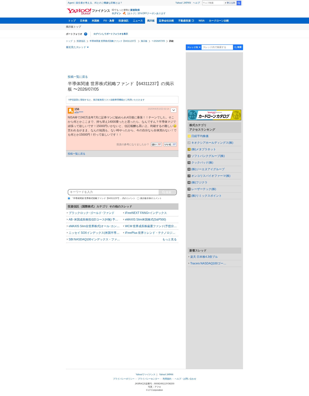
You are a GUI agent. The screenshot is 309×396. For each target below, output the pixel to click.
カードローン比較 (219, 20)
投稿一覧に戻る (78, 76)
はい (156, 144)
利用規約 (167, 379)
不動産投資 (184, 20)
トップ (72, 20)
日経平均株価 (200, 136)
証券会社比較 (166, 20)
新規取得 (135, 10)
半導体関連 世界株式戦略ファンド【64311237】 (113, 41)
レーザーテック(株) (203, 189)
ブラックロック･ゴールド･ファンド (91, 212)
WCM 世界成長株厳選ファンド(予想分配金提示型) (152, 226)
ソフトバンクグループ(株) (208, 155)
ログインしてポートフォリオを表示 (111, 34)
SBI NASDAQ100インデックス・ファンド (95, 239)
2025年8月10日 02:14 (158, 109)
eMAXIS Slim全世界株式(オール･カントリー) (95, 226)
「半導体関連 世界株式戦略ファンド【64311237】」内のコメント (103, 198)
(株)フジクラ (199, 182)
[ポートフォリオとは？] (86, 34)
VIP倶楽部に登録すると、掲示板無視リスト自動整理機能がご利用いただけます (106, 100)
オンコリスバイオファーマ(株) (210, 175)
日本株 (83, 20)
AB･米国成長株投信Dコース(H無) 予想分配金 (95, 219)
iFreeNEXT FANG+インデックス (146, 212)
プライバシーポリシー (123, 379)
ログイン (116, 13)
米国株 (95, 20)
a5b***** (78, 112)
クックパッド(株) (202, 162)
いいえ (170, 144)
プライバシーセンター (148, 379)
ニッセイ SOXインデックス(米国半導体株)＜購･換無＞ (95, 232)
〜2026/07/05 (158, 41)
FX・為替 (109, 20)
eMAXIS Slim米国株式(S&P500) (145, 219)
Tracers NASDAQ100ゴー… (208, 263)
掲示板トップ (73, 26)
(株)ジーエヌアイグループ (208, 169)
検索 (239, 3)
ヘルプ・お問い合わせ (185, 379)
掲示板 (151, 20)
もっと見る (169, 239)
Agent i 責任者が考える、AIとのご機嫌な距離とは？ (95, 2)
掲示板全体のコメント (151, 198)
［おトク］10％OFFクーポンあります (146, 13)
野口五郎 (231, 3)
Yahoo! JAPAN (183, 2)
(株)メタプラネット (203, 149)
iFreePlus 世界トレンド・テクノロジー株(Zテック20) (152, 232)
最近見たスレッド (76, 47)
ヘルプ (196, 2)
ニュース (138, 20)
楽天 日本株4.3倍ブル (204, 256)
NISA (202, 20)
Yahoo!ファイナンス (145, 374)
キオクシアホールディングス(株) (212, 142)
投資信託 (124, 20)
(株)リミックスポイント (206, 195)
